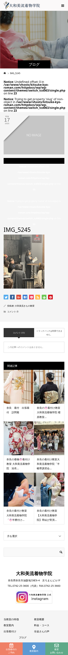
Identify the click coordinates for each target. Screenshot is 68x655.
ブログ (22, 637)
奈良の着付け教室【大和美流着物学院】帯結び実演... (47, 515)
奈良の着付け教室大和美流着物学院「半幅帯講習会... (48, 464)
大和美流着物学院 (34, 573)
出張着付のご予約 (11, 651)
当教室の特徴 (11, 619)
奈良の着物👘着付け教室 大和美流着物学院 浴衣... (18, 464)
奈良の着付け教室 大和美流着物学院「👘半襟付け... (18, 515)
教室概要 (39, 619)
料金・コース (41, 625)
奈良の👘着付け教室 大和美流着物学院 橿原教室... (48, 412)
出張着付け (10, 631)
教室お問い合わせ (56, 651)
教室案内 (34, 650)
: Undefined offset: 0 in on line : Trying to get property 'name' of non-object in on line (34, 195)
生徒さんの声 (41, 631)
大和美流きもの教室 (24, 305)
